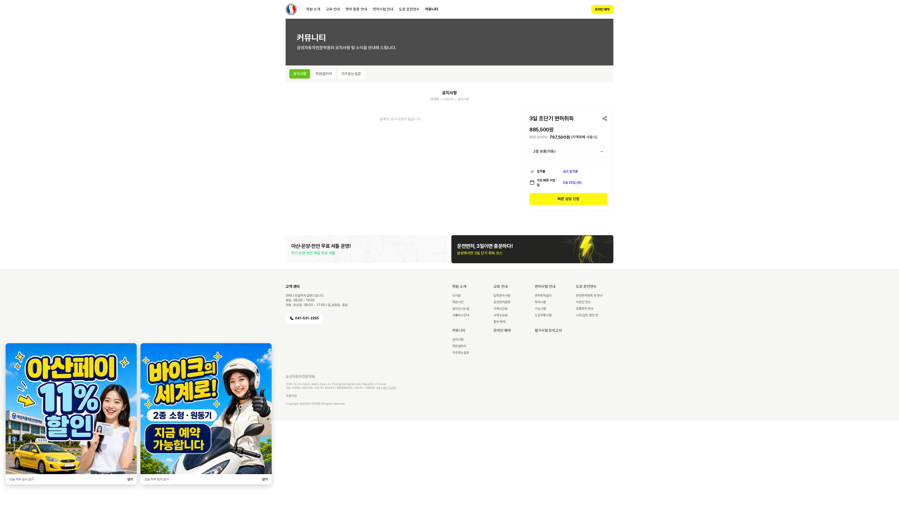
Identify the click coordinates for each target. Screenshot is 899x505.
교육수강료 (501, 315)
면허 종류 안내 (356, 9)
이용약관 (291, 396)
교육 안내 (333, 9)
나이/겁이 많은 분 (587, 315)
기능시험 (540, 308)
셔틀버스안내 (460, 315)
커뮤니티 (431, 9)
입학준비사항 (502, 295)
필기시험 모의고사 (548, 330)
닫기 (130, 479)
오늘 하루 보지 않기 (21, 479)
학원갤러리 (459, 346)
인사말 (456, 295)
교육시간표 (501, 308)
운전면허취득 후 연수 (589, 295)
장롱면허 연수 (584, 308)
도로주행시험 (543, 315)
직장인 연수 (583, 302)
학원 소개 (313, 9)
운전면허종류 (502, 302)
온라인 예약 (602, 9)
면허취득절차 (543, 295)
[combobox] (568, 151)
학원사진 (458, 302)
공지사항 (458, 339)
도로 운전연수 (409, 9)
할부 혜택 (499, 322)
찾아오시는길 (460, 308)
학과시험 (540, 302)
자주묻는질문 (460, 352)
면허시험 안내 (383, 9)
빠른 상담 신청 (568, 199)
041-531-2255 (307, 318)
